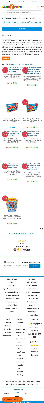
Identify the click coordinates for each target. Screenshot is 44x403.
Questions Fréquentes (11, 289)
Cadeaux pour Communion (20, 326)
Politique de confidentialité (32, 297)
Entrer (7, 326)
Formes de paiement (12, 292)
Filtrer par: (22, 29)
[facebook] (33, 334)
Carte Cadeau (20, 370)
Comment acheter (12, 299)
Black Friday (20, 352)
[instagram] (29, 334)
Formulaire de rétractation (11, 303)
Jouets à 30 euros (20, 347)
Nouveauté (29, 64)
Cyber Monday (20, 357)
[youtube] (34, 337)
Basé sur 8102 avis (22, 245)
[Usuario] (37, 7)
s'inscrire (7, 329)
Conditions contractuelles (32, 313)
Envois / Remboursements (32, 307)
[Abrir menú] (2, 12)
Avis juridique (32, 302)
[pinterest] (39, 334)
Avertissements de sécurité (32, 287)
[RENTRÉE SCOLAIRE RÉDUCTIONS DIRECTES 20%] (32, 108)
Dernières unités (20, 363)
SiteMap (20, 375)
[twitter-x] (36, 334)
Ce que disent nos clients (11, 310)
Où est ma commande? (7, 334)
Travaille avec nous (12, 295)
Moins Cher (12, 64)
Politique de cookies (32, 292)
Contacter (12, 285)
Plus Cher (21, 64)
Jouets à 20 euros (20, 340)
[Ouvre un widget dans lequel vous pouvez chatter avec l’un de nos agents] (12, 399)
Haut (41, 228)
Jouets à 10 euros (20, 334)
